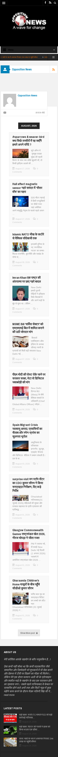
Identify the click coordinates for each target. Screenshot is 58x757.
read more (9, 695)
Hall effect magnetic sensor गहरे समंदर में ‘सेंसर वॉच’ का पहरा (27, 188)
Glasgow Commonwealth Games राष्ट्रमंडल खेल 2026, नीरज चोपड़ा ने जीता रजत (28, 534)
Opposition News (27, 95)
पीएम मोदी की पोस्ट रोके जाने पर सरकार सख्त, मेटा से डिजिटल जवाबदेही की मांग (28, 378)
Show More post (27, 633)
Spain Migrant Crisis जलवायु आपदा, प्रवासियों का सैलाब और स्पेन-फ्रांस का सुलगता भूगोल (27, 430)
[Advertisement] (29, 35)
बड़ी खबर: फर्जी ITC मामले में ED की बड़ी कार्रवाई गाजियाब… (35, 716)
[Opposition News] (29, 21)
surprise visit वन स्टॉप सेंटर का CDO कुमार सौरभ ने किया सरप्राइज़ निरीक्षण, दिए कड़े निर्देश (28, 485)
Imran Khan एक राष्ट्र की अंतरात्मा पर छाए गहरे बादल (26, 279)
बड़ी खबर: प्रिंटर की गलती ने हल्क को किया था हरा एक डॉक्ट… (34, 728)
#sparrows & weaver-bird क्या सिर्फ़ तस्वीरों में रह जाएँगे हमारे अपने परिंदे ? (28, 140)
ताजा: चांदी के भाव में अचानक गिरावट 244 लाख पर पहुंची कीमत (36, 740)
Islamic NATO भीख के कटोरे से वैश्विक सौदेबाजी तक (28, 236)
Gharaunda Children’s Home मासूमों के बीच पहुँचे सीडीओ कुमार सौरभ (26, 584)
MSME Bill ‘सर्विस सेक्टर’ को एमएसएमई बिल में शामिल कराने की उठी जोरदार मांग (28, 328)
